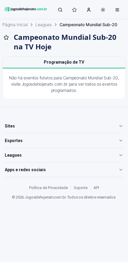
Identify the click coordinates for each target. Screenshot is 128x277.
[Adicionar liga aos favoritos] (6, 37)
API (96, 187)
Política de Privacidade (48, 187)
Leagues (43, 24)
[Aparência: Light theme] (103, 9)
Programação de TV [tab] (64, 62)
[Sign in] (89, 9)
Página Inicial (15, 24)
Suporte (81, 187)
